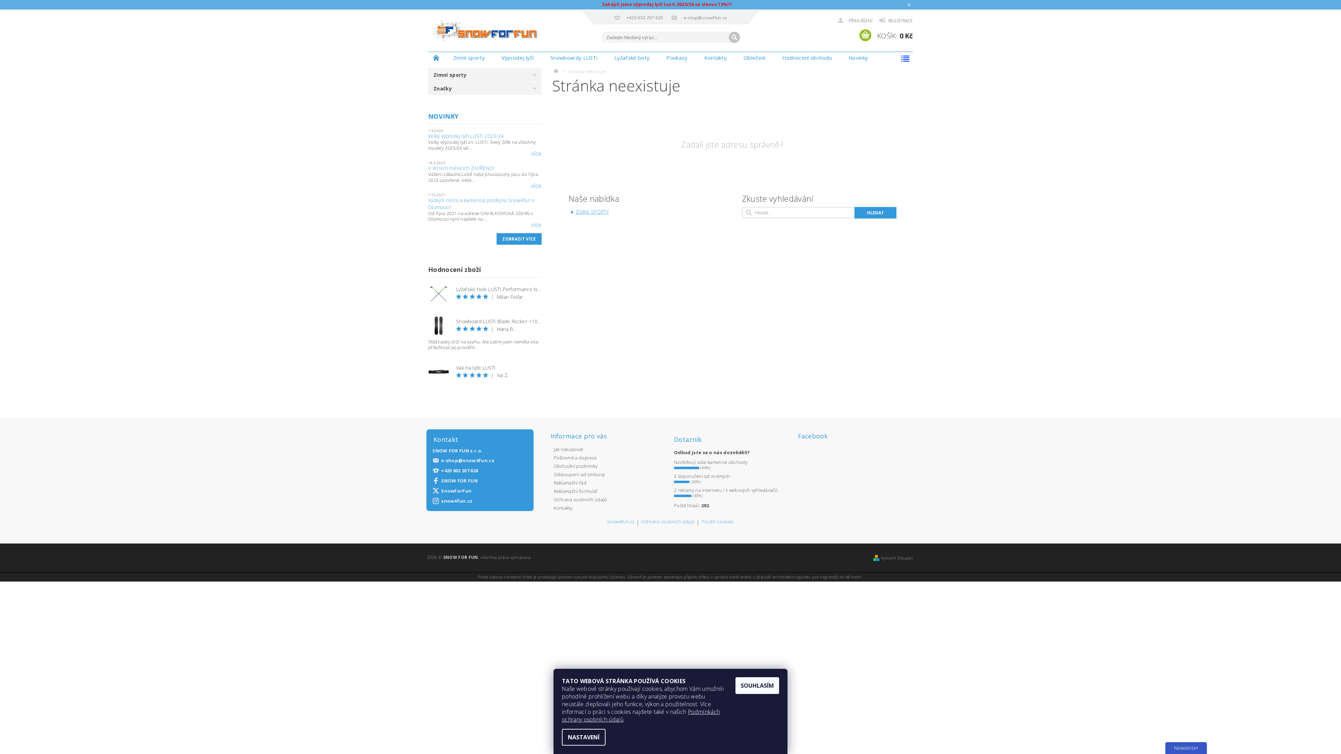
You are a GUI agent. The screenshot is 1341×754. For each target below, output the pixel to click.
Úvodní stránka (436, 58)
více (536, 153)
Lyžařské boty (632, 57)
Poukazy (676, 57)
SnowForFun (456, 491)
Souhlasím (757, 685)
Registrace (900, 21)
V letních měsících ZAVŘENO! (461, 168)
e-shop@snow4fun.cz (467, 461)
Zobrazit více (519, 239)
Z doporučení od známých (702, 476)
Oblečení (754, 57)
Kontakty (715, 57)
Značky (442, 88)
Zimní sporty (469, 57)
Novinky (858, 57)
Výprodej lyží (517, 57)
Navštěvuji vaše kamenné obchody (710, 462)
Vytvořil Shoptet (897, 558)
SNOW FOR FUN (459, 481)
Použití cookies (718, 522)
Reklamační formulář (576, 491)
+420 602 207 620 (459, 471)
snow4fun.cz (457, 501)
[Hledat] (734, 37)
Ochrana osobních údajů (580, 499)
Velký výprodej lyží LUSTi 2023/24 (466, 136)
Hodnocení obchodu (807, 57)
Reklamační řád (570, 483)
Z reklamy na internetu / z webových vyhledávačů (726, 490)
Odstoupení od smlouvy (579, 474)
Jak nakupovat (569, 449)
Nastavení (584, 737)
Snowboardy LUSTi (574, 57)
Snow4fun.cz (621, 522)
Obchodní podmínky (576, 466)
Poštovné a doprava (575, 457)
